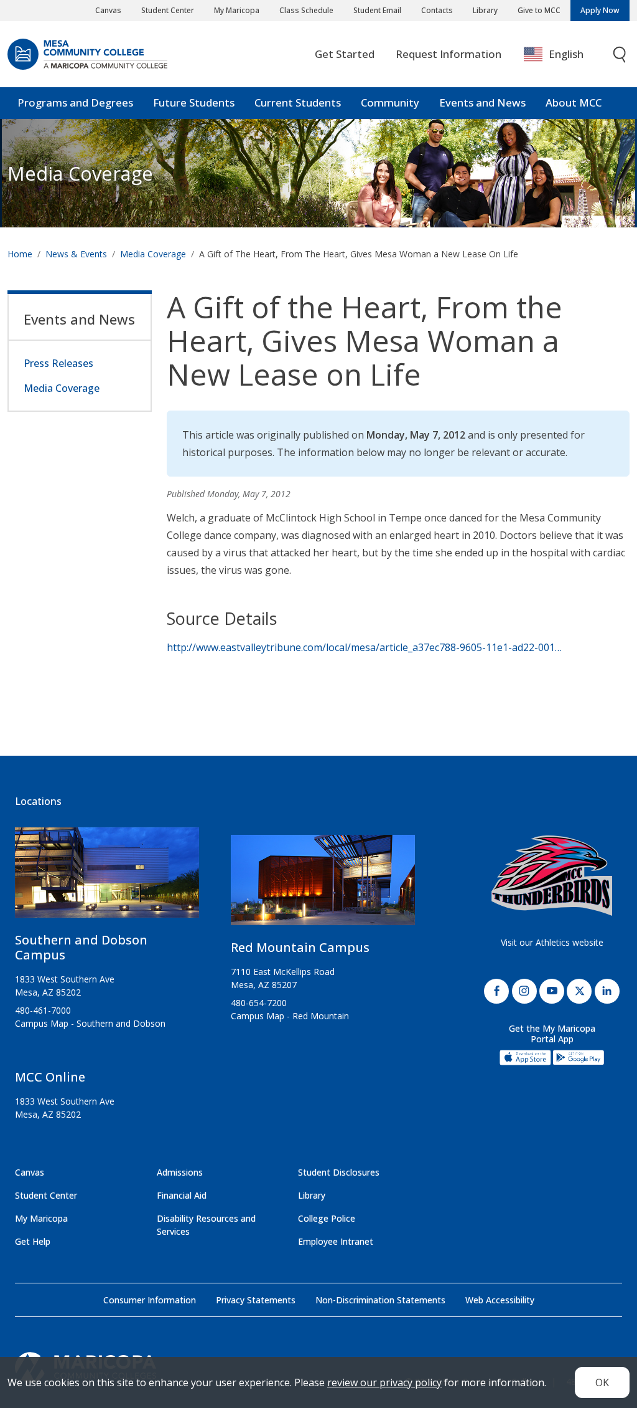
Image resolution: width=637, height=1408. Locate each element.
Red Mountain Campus (300, 947)
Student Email (377, 10)
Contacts (437, 10)
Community (390, 102)
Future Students (194, 102)
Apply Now (600, 10)
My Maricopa (236, 10)
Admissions (180, 1172)
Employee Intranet (335, 1241)
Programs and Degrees (75, 102)
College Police (326, 1218)
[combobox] (562, 54)
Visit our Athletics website (552, 942)
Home (19, 254)
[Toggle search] (620, 54)
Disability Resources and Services (206, 1224)
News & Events (76, 254)
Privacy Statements (255, 1300)
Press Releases (58, 363)
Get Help (32, 1241)
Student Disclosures (338, 1172)
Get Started (344, 54)
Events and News (482, 102)
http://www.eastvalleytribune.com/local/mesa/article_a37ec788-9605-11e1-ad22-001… (364, 647)
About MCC (574, 102)
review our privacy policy (384, 1382)
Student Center (167, 10)
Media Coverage (153, 254)
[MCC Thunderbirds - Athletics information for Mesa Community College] (551, 875)
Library (485, 10)
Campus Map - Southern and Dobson (90, 1023)
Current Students (297, 102)
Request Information (448, 54)
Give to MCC (539, 10)
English (566, 54)
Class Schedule (306, 10)
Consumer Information (149, 1300)
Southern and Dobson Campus (81, 947)
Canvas (108, 10)
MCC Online (50, 1076)
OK (602, 1382)
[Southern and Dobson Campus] (107, 877)
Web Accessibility (499, 1300)
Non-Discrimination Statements (380, 1300)
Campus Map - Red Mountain (290, 1016)
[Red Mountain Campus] (323, 885)
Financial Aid (182, 1195)
